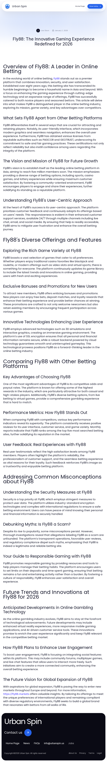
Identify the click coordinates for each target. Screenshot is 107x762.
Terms (91, 753)
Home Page (12, 743)
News (26, 743)
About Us (73, 753)
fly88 (57, 78)
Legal (99, 753)
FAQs (37, 743)
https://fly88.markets (16, 694)
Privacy (82, 753)
